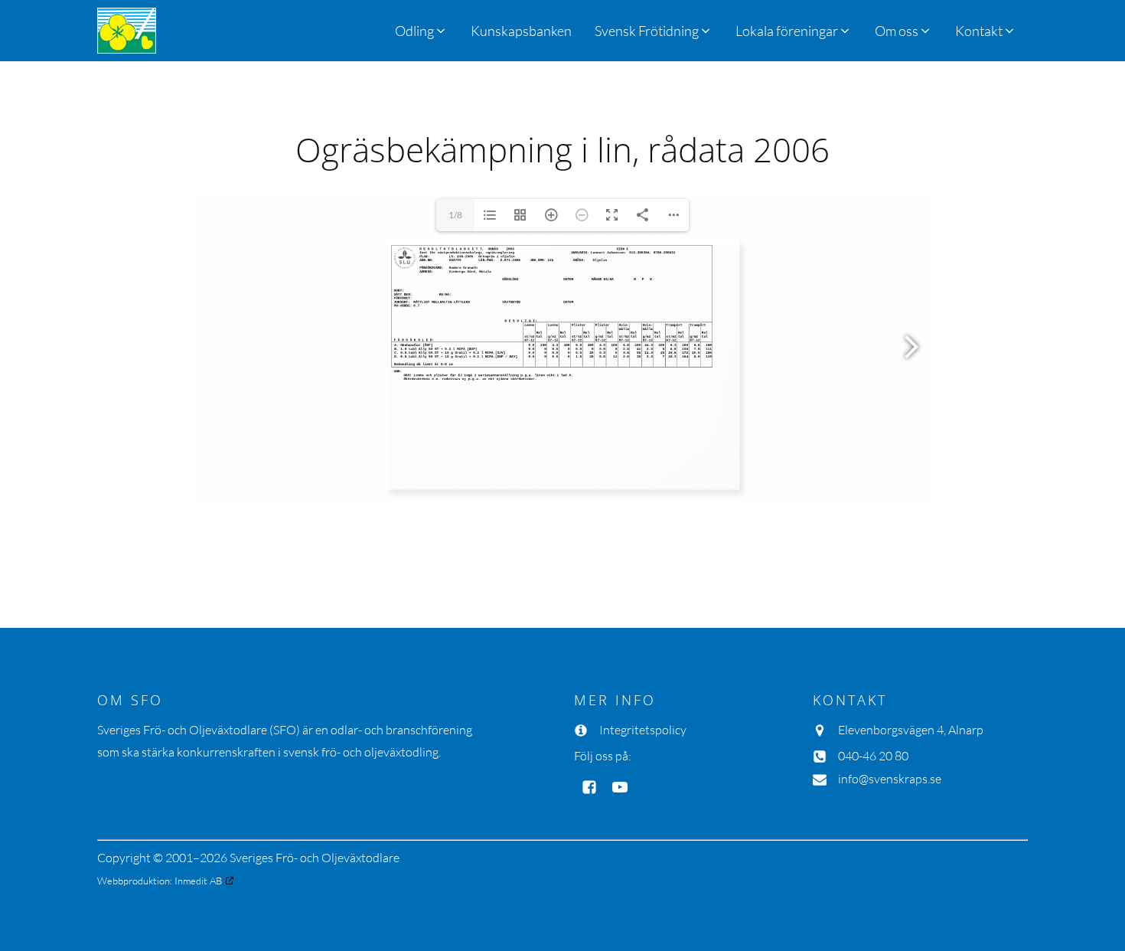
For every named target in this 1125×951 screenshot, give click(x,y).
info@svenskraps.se (889, 778)
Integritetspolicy (642, 729)
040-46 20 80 (873, 755)
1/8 (455, 215)
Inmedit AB (198, 880)
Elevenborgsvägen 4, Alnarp (910, 729)
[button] (653, 31)
